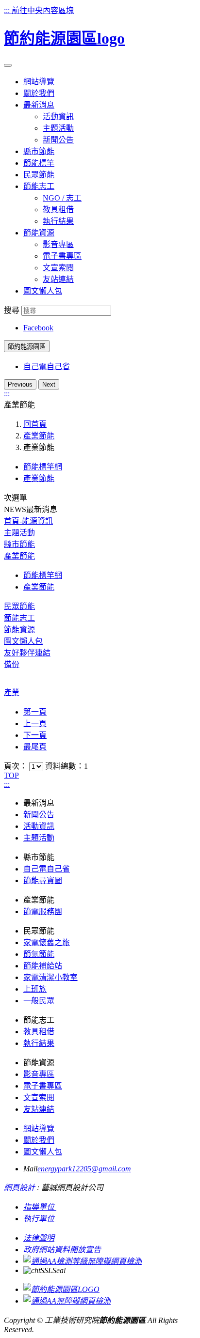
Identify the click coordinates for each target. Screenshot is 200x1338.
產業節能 (38, 436)
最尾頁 (35, 747)
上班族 (35, 989)
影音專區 (58, 244)
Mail (30, 1169)
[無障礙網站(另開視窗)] (82, 1261)
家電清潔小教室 (50, 977)
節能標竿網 (42, 467)
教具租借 (58, 209)
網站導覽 (38, 1128)
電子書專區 (62, 256)
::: (8, 10)
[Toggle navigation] (8, 65)
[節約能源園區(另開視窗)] (61, 1289)
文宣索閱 (58, 268)
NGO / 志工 (62, 198)
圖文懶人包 (23, 641)
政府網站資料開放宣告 (62, 1249)
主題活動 (58, 128)
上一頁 (35, 723)
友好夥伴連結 (27, 653)
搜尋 (11, 310)
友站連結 (58, 279)
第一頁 (35, 712)
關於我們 (38, 1140)
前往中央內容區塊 (43, 10)
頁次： (16, 766)
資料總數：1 (66, 766)
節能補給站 (42, 966)
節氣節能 (38, 954)
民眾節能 (19, 606)
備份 (11, 664)
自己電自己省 (46, 366)
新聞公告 (58, 140)
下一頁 (35, 735)
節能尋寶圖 (42, 880)
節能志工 (19, 618)
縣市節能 (19, 544)
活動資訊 (58, 116)
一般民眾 (38, 1000)
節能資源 (19, 629)
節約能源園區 (27, 346)
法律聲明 (38, 1238)
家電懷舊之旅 (46, 942)
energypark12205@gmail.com (84, 1169)
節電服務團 (42, 911)
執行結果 (58, 221)
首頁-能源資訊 (28, 521)
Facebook (38, 328)
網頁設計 (19, 1187)
